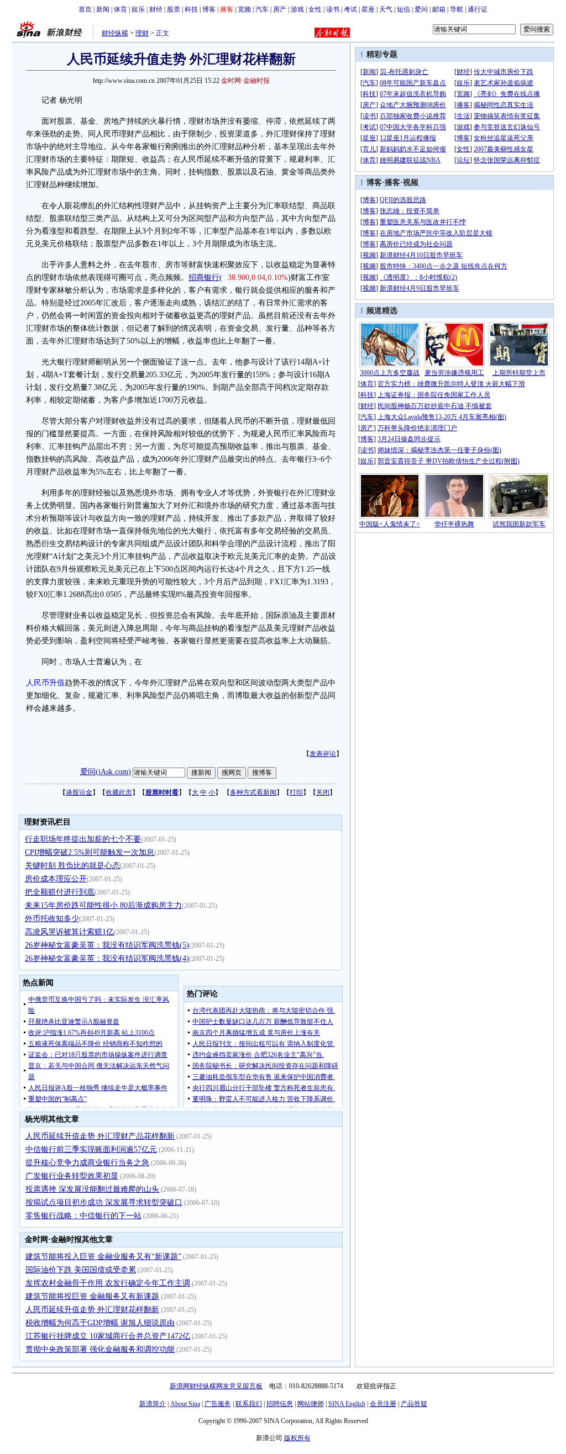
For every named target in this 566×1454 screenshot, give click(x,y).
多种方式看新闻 (253, 792)
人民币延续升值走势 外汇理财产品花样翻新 (100, 1136)
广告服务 (218, 1404)
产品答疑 (414, 1404)
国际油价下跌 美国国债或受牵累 (80, 1270)
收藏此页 (119, 792)
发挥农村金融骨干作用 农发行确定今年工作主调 (107, 1283)
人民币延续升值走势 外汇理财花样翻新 (92, 1309)
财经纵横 (115, 33)
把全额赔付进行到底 (60, 892)
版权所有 (297, 1438)
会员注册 (383, 1404)
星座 (368, 9)
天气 (385, 9)
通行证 (478, 9)
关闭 (322, 792)
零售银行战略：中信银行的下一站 (83, 1216)
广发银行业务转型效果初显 (71, 1176)
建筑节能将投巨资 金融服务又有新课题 (92, 1296)
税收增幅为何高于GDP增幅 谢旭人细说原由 (100, 1323)
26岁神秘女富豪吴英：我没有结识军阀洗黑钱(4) (107, 958)
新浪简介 (152, 1404)
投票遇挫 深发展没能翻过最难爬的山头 (92, 1189)
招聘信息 (279, 1404)
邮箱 (439, 9)
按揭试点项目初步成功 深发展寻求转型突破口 (103, 1202)
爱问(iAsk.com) (105, 772)
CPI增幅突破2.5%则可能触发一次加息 (89, 852)
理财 (142, 33)
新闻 (102, 9)
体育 (120, 9)
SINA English (346, 1404)
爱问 (421, 9)
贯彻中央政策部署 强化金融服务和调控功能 (100, 1349)
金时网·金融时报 (245, 80)
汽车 (262, 9)
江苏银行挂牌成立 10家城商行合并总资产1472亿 (107, 1336)
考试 (350, 9)
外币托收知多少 (52, 918)
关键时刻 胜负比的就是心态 (72, 865)
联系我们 (248, 1404)
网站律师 (310, 1404)
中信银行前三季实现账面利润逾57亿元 (91, 1149)
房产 (279, 9)
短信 (403, 9)
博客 (209, 9)
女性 (315, 9)
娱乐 (138, 9)
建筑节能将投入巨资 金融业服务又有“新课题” (103, 1256)
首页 (85, 9)
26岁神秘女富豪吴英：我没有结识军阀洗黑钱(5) (107, 945)
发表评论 (323, 754)
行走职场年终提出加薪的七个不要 (83, 839)
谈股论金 (79, 792)
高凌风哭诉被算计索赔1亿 (69, 932)
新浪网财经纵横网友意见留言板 (216, 1386)
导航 (456, 9)
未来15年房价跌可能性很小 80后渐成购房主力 (103, 905)
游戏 (297, 9)
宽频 (244, 9)
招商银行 (203, 277)
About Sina (185, 1404)
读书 (332, 9)
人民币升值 (45, 683)
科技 (191, 9)
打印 (296, 792)
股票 (173, 9)
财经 (156, 9)
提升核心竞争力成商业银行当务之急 (87, 1163)
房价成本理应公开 (56, 879)
